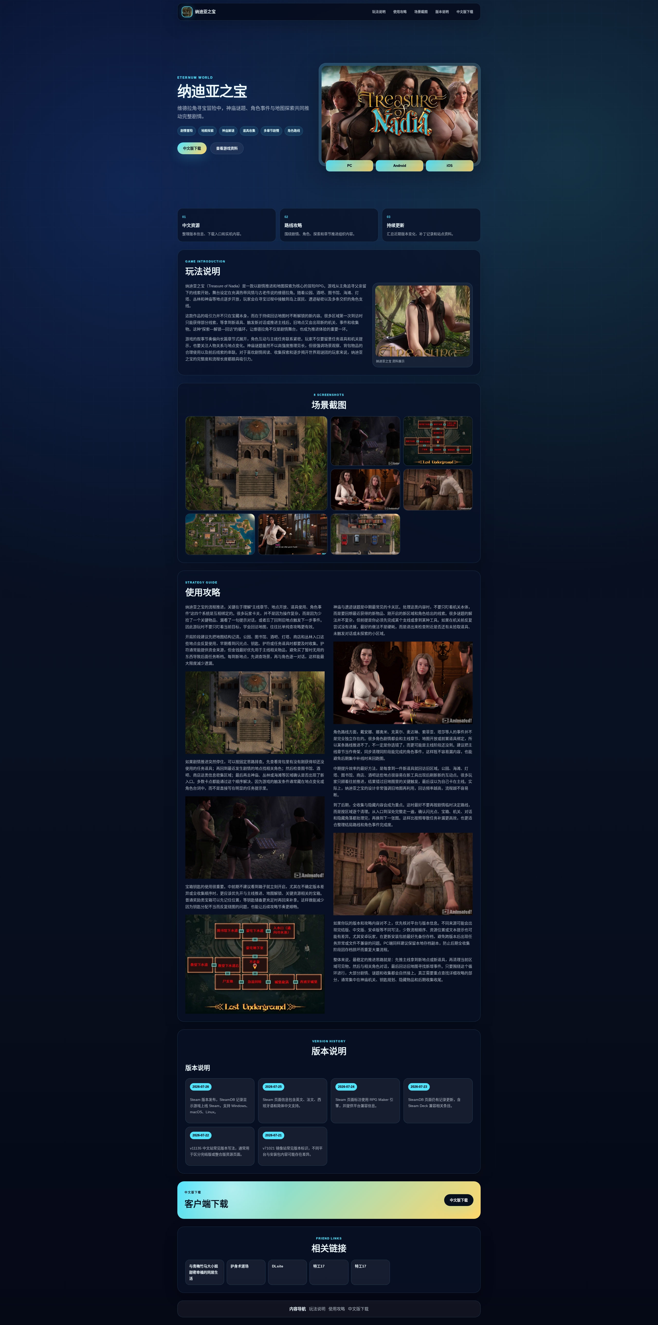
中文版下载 (464, 12)
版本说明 (442, 12)
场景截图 (421, 12)
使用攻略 (400, 12)
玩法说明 (379, 12)
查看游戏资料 (227, 148)
